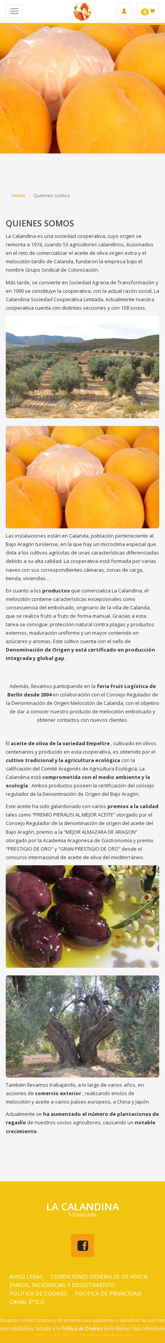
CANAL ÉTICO (27, 1301)
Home (18, 195)
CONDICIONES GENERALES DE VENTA (99, 1276)
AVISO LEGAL (26, 1276)
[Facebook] (82, 1245)
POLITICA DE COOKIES (38, 1293)
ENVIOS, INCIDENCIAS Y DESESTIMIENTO (62, 1285)
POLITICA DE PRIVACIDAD (108, 1293)
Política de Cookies (82, 1328)
